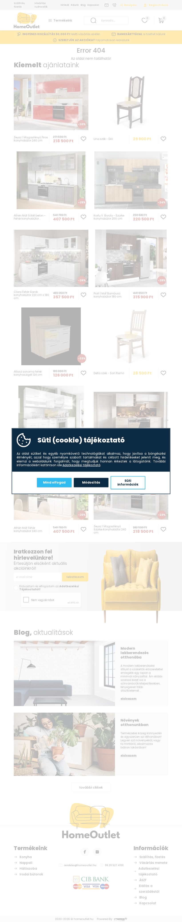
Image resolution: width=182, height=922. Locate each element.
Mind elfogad (54, 482)
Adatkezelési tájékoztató (82, 465)
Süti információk (127, 482)
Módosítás (91, 482)
